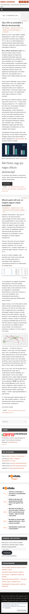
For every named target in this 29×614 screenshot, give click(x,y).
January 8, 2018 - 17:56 (17, 208)
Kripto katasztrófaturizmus (19, 463)
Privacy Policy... (4, 444)
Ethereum (5, 32)
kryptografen (23, 158)
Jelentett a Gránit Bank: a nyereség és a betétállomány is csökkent (17, 493)
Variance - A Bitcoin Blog (7, 2)
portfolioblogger (20, 189)
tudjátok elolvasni (19, 139)
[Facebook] (20, 2)
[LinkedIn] (27, 2)
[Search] (25, 422)
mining (22, 210)
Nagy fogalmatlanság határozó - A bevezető (14, 579)
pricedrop (11, 412)
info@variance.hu (13, 442)
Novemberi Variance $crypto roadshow (13, 572)
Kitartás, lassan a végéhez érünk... (11, 581)
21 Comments (24, 20)
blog (8, 30)
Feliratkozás (7, 553)
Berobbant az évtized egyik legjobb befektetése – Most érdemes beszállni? (17, 521)
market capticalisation (12, 189)
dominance (17, 186)
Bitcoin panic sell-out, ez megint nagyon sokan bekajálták (12, 203)
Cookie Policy (8, 607)
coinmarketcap (11, 186)
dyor (22, 410)
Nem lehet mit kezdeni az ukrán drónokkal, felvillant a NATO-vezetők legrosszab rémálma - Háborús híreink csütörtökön (17, 512)
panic (24, 410)
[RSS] (25, 2)
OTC (4, 212)
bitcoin (5, 30)
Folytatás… (7, 184)
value (7, 191)
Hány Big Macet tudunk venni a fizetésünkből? (17, 527)
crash (19, 410)
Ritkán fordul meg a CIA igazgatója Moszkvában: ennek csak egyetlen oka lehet (16, 502)
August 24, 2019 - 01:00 (17, 28)
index (6, 189)
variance (6, 28)
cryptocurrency (15, 30)
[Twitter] (22, 2)
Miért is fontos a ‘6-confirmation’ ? (16, 456)
